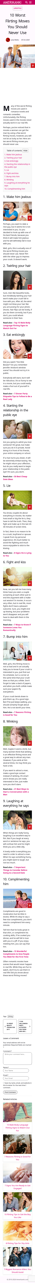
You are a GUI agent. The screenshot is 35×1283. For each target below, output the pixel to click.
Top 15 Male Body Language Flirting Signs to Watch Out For (16, 325)
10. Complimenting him (14, 188)
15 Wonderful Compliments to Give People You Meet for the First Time (16, 954)
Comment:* (7, 1051)
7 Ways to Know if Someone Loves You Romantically (17, 627)
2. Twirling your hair (13, 157)
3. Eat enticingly (11, 161)
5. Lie (6, 170)
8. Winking (9, 179)
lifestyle (17, 8)
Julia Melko (15, 40)
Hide (25, 150)
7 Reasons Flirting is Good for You (17, 713)
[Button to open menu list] (30, 2)
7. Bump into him (12, 176)
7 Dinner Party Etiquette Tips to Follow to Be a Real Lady (17, 396)
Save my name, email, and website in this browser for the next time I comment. (17, 1085)
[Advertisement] (17, 85)
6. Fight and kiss (11, 173)
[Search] (26, 2)
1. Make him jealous (13, 154)
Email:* (5, 1075)
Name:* (6, 1067)
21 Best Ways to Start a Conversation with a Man (16, 792)
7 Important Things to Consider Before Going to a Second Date (15, 870)
